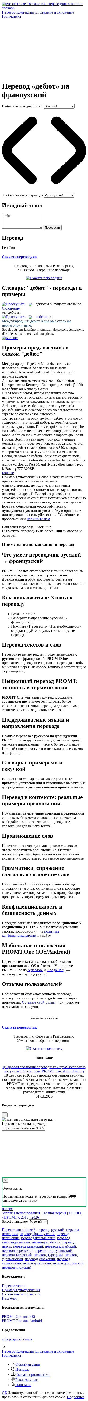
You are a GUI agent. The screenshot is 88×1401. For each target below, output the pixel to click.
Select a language (15, 1221)
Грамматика (11, 16)
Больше (8, 473)
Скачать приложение (32, 1375)
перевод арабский (46, 1242)
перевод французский (37, 1234)
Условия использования (21, 1213)
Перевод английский (18, 1230)
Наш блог (9, 1298)
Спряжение (54, 12)
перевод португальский (53, 1251)
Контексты (25, 12)
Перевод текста (14, 1286)
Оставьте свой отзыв (38, 1002)
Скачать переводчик (19, 257)
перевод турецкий (48, 1255)
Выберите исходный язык (22, 106)
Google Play (56, 970)
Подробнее (75, 1397)
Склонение (11, 308)
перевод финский (37, 1263)
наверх (7, 1209)
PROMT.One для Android (22, 1321)
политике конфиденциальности (30, 933)
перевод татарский (17, 1255)
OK (5, 1393)
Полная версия (54, 1213)
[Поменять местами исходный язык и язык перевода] (44, 191)
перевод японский (16, 1267)
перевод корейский (17, 1251)
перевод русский (50, 1230)
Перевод (8, 12)
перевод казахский (28, 1246)
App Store (35, 970)
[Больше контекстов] (10, 338)
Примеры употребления (21, 1290)
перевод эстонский (68, 1263)
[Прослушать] (13, 304)
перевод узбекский (40, 1259)
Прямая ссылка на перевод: (24, 1124)
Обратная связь (27, 1364)
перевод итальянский (38, 1238)
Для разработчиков (17, 1339)
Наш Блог (23, 1385)
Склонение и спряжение (21, 1294)
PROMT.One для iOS (18, 1316)
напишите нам (38, 519)
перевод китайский (60, 1246)
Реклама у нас (26, 1380)
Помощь (22, 1369)
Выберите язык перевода (23, 195)
